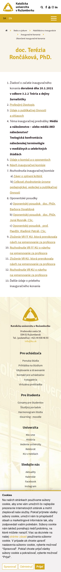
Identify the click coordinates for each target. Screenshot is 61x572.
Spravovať (10, 566)
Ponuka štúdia (30, 360)
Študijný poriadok (30, 407)
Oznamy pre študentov (30, 402)
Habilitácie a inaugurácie (44, 30)
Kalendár (30, 476)
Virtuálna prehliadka (30, 384)
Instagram (30, 486)
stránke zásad (18, 536)
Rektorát (30, 449)
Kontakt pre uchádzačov (30, 375)
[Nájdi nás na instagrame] (53, 7)
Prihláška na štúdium (30, 365)
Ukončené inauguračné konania (30, 38)
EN (10, 18)
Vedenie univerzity (30, 444)
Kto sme (30, 434)
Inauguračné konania (30, 34)
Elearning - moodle (30, 416)
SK (4, 18)
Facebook (30, 481)
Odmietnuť (26, 566)
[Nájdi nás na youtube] (49, 7)
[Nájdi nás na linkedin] (56, 7)
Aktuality (31, 472)
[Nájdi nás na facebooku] (46, 7)
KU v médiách (30, 453)
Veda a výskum (20, 30)
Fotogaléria (30, 379)
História (30, 439)
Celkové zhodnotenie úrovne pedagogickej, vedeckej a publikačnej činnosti (33, 187)
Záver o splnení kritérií (28, 176)
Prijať (39, 566)
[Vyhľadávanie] (42, 7)
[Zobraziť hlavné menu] (53, 18)
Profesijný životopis (22, 105)
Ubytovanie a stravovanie (30, 370)
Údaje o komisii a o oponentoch (30, 160)
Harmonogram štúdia (30, 412)
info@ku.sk (30, 341)
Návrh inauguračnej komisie (27, 165)
